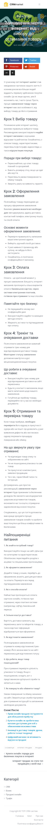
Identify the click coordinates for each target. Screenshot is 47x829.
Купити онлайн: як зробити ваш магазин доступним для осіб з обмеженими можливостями (23, 723)
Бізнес (9, 790)
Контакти (38, 819)
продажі (38, 748)
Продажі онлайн (23, 16)
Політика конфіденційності (30, 823)
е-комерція (9, 748)
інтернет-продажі (24, 748)
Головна (20, 816)
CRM (8, 786)
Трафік (9, 798)
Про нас (39, 816)
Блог (29, 816)
